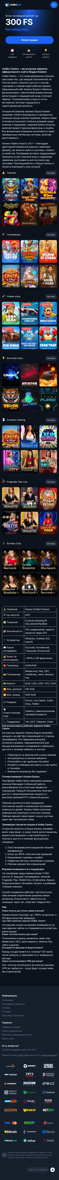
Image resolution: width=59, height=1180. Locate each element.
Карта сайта (8, 1038)
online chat (23, 1055)
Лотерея (6, 1011)
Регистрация (29, 40)
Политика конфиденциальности (17, 1035)
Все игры (51, 173)
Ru (54, 4)
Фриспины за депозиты (13, 1015)
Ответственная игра (12, 1031)
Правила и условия (11, 1027)
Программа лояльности (13, 1004)
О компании (7, 1000)
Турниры (6, 1008)
